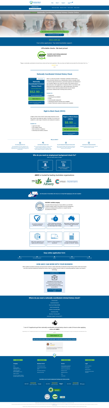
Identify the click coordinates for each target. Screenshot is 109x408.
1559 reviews (35, 384)
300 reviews (56, 384)
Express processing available (36, 102)
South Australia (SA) (54, 307)
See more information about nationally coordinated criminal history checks (54, 339)
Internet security (87, 369)
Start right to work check (70, 129)
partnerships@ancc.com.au (17, 371)
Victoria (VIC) (54, 300)
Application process (64, 372)
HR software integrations (41, 370)
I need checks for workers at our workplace (63, 168)
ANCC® (54, 404)
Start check (36, 98)
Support (63, 2)
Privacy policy (87, 367)
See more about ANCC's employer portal (54, 290)
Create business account (54, 34)
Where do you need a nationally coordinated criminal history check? (54, 298)
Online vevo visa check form (65, 368)
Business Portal (35, 6)
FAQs (52, 2)
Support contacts (16, 373)
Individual (45, 162)
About (57, 2)
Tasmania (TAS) (54, 311)
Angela (57, 65)
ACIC (66, 404)
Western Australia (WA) (54, 309)
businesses (69, 193)
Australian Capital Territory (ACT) (54, 316)
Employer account (64, 370)
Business (63, 162)
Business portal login (40, 372)
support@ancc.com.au (17, 368)
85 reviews (77, 384)
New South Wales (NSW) (54, 305)
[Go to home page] (35, 2)
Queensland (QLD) (54, 302)
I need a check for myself (45, 168)
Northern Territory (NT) (54, 314)
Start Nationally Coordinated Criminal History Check (54, 31)
